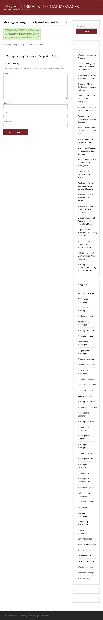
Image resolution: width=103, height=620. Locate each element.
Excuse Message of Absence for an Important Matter (86, 221)
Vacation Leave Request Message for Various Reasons (87, 244)
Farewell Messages (86, 364)
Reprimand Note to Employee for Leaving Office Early (87, 232)
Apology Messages (86, 316)
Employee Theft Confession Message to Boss (87, 87)
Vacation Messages (86, 561)
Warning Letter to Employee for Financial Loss (85, 197)
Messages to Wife (86, 487)
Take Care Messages (87, 544)
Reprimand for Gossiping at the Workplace (85, 174)
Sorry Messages (85, 539)
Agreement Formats (86, 293)
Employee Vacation (86, 359)
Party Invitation (84, 507)
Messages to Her (85, 453)
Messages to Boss (86, 421)
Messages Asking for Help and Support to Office (32, 56)
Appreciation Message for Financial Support (87, 119)
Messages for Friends (87, 407)
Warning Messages (86, 567)
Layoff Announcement (87, 384)
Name (6, 103)
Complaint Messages (87, 336)
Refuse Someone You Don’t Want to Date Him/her (87, 256)
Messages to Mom (86, 473)
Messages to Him (85, 458)
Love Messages (85, 396)
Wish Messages (85, 578)
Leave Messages (85, 390)
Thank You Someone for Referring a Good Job (87, 130)
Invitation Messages (86, 379)
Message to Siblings (86, 401)
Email (6, 112)
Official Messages (85, 501)
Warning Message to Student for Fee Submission (87, 209)
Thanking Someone (86, 550)
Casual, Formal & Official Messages (41, 6)
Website (7, 121)
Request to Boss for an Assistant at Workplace (87, 98)
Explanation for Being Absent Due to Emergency (87, 162)
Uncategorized (84, 555)
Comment (8, 73)
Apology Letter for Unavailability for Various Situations (86, 186)
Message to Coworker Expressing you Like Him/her (87, 267)
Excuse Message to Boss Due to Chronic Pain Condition (86, 66)
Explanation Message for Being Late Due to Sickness (87, 151)
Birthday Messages (86, 330)
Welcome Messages (86, 572)
